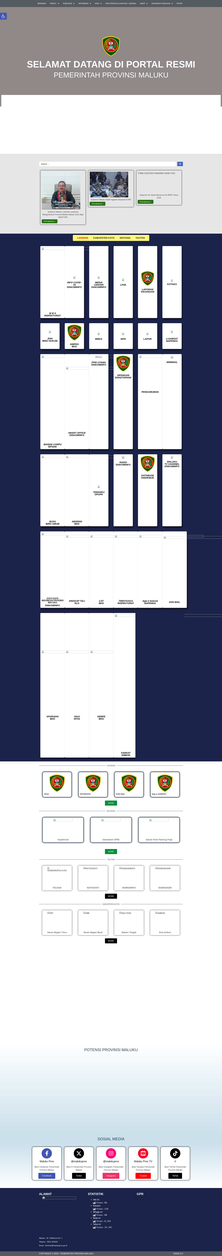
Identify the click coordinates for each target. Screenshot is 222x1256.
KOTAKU (172, 284)
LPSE (123, 285)
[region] (111, 123)
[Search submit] (180, 164)
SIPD (123, 339)
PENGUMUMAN (150, 392)
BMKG (98, 339)
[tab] (83, 238)
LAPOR (148, 339)
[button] (31, 994)
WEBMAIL (172, 362)
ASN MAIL (174, 602)
